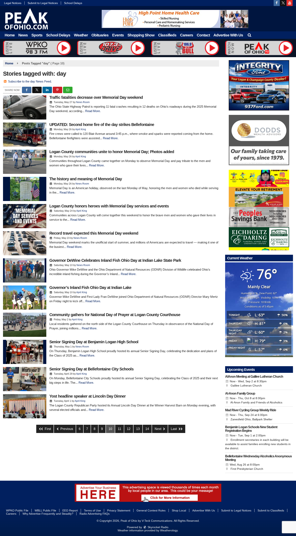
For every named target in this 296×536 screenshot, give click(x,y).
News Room (83, 102)
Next (158, 429)
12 (128, 429)
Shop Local (179, 510)
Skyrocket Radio (157, 527)
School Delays (73, 3)
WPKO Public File (17, 510)
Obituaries (100, 35)
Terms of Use (92, 510)
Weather (81, 35)
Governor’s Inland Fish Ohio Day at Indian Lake (90, 287)
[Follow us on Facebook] (277, 3)
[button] (249, 35)
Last (174, 429)
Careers (186, 35)
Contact (203, 35)
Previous (66, 429)
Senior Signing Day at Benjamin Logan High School (93, 342)
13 (138, 429)
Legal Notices (12, 3)
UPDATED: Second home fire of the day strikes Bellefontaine (101, 124)
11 (119, 429)
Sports (36, 35)
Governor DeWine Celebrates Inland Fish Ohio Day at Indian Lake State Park (115, 260)
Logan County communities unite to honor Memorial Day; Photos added (111, 151)
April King (80, 129)
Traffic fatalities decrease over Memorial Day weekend (96, 97)
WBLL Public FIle (45, 510)
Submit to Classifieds (271, 510)
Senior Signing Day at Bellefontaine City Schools (91, 369)
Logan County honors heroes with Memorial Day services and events (109, 206)
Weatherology (169, 530)
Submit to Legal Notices (43, 3)
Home (10, 35)
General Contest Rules (151, 510)
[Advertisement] (175, 19)
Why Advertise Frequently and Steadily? (48, 513)
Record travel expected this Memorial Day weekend (93, 233)
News (23, 35)
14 (147, 429)
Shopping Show (140, 35)
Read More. (93, 111)
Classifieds (167, 35)
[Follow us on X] (283, 3)
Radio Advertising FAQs (95, 513)
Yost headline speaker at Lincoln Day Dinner (87, 396)
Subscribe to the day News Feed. (30, 81)
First (47, 429)
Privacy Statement (118, 510)
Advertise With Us (228, 35)
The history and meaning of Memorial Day (85, 179)
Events (118, 35)
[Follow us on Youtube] (290, 3)
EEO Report (70, 510)
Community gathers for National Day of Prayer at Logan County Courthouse (114, 314)
